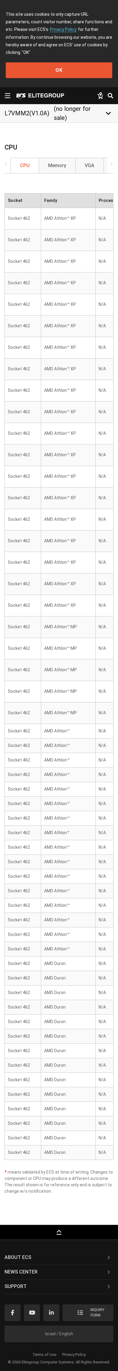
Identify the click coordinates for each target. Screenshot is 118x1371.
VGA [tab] (89, 165)
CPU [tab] (25, 165)
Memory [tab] (57, 165)
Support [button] (16, 1286)
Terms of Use (44, 1354)
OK (59, 70)
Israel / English (59, 1333)
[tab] (59, 1257)
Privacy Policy (63, 29)
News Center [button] (21, 1272)
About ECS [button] (18, 1257)
